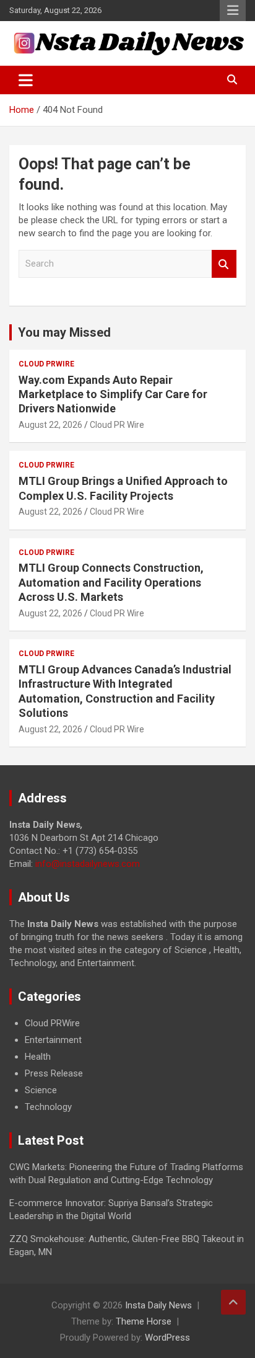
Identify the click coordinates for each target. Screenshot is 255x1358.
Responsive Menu (233, 10)
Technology (48, 1106)
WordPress (167, 1337)
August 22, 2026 (50, 425)
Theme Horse (143, 1321)
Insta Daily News (158, 1305)
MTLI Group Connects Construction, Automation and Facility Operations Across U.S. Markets (111, 582)
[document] (127, 1065)
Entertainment (53, 1039)
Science (41, 1090)
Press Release (54, 1073)
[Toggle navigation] (25, 80)
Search (224, 264)
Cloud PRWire (46, 364)
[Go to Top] (233, 1302)
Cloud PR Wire (117, 425)
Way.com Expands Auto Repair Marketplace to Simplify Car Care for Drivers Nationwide (113, 394)
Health (38, 1056)
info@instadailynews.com (87, 863)
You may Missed (64, 332)
